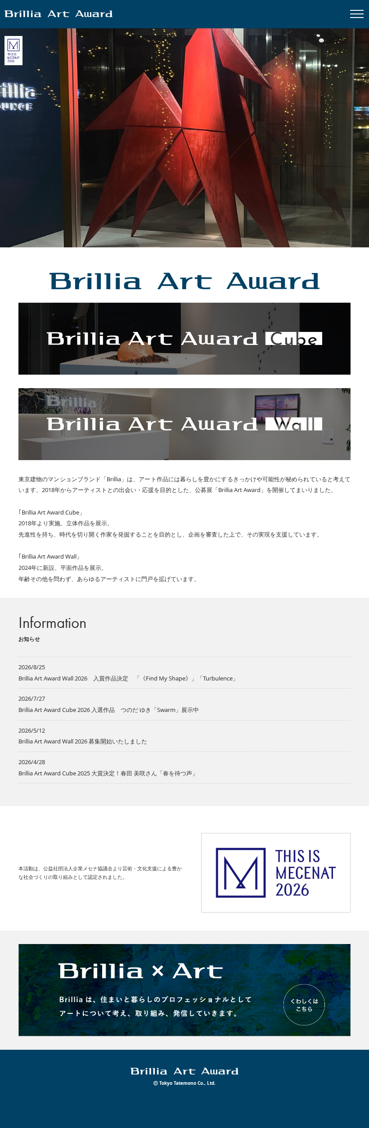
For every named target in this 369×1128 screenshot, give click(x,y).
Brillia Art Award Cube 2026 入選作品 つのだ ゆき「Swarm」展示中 (108, 710)
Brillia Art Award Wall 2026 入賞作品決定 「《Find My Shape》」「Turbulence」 (128, 678)
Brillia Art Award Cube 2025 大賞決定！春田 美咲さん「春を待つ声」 (108, 773)
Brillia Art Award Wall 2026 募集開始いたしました (82, 741)
